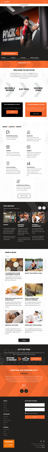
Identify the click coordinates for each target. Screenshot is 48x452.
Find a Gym (7, 53)
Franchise (5, 403)
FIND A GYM (24, 195)
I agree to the (32, 413)
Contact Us (5, 405)
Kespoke (43, 447)
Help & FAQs (5, 422)
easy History (5, 409)
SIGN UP (35, 417)
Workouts (5, 407)
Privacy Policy (34, 413)
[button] (40, 208)
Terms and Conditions (7, 420)
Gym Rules (5, 418)
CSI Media (43, 445)
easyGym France (6, 411)
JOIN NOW (36, 113)
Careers (4, 424)
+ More (12, 112)
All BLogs (24, 340)
